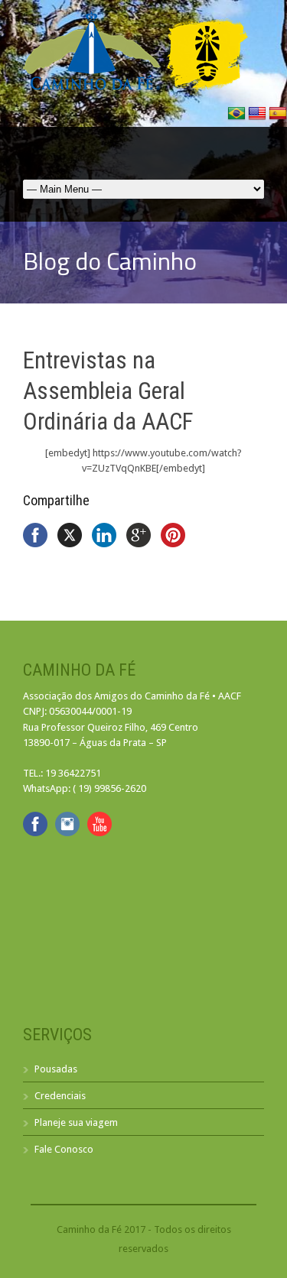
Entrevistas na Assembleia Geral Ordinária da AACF (108, 391)
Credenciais (60, 1095)
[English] (258, 119)
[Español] (278, 119)
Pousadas (55, 1069)
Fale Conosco (63, 1149)
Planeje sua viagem (76, 1122)
